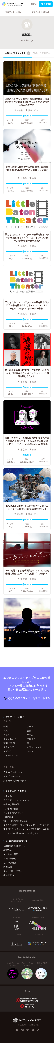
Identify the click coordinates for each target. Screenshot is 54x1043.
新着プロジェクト (11, 776)
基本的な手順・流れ (12, 804)
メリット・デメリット (13, 812)
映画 (5, 726)
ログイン (34, 3)
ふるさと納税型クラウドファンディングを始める (26, 825)
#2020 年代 (8, 850)
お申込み (7, 796)
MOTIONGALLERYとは (14, 846)
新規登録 (47, 4)
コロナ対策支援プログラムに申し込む (21, 833)
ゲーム (30, 734)
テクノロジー (9, 747)
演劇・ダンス (9, 742)
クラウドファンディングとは (16, 800)
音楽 (29, 730)
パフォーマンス (34, 747)
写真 (5, 730)
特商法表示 (8, 874)
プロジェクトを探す (13, 12)
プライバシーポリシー (13, 870)
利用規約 (7, 866)
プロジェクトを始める (41, 12)
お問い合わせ (9, 858)
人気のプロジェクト (12, 772)
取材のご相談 (9, 862)
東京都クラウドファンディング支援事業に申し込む (27, 829)
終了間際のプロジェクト (14, 780)
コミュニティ (9, 738)
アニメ (6, 734)
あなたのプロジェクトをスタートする (29, 698)
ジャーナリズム (10, 755)
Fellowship (8, 816)
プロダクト (32, 738)
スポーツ (7, 751)
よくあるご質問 (10, 854)
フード (30, 751)
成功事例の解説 (10, 808)
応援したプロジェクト (17, 52)
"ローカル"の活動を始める (15, 820)
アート (30, 726)
